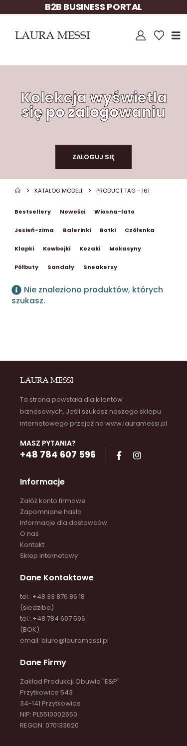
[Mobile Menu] (179, 35)
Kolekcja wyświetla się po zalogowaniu (93, 105)
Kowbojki (56, 248)
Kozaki (89, 248)
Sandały (60, 267)
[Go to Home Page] (17, 190)
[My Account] (141, 35)
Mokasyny (125, 248)
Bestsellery (32, 212)
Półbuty (26, 267)
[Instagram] (137, 455)
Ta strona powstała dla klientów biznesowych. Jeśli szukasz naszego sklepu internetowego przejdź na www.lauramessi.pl (93, 411)
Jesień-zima (34, 230)
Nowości (72, 212)
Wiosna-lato (114, 212)
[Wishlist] (159, 35)
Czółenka (140, 230)
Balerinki (77, 230)
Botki (108, 230)
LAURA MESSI (52, 35)
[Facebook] (118, 455)
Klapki (24, 248)
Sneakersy (100, 267)
